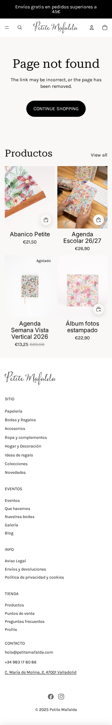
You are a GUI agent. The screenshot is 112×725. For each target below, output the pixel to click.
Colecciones (16, 463)
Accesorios (15, 428)
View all (99, 155)
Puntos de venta (20, 613)
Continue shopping (56, 108)
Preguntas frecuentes (25, 621)
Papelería (13, 411)
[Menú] (7, 27)
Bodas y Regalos (20, 419)
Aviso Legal (15, 560)
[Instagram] (61, 696)
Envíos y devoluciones (25, 569)
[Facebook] (50, 696)
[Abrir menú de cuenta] (91, 27)
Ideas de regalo (19, 455)
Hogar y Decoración (23, 446)
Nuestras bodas (19, 516)
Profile (11, 629)
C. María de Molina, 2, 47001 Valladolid (40, 672)
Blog (9, 533)
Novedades (15, 472)
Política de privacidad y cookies (34, 577)
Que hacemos (17, 508)
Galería (11, 525)
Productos (14, 605)
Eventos (12, 500)
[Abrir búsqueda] (19, 27)
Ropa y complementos (26, 437)
